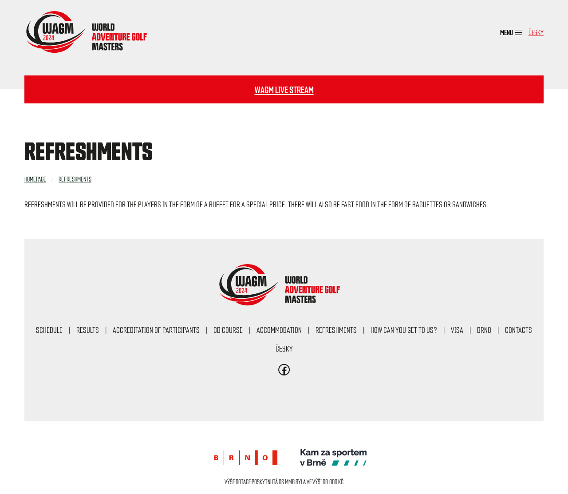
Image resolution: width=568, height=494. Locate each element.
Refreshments (75, 178)
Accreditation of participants (156, 329)
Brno (484, 329)
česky (536, 32)
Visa (457, 329)
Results (87, 329)
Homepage (35, 178)
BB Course (228, 329)
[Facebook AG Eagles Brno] (284, 372)
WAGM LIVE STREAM (284, 89)
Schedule (49, 329)
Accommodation (279, 329)
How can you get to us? (404, 329)
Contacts (518, 329)
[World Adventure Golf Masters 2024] (91, 32)
